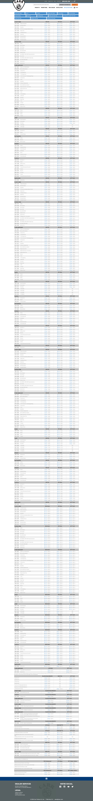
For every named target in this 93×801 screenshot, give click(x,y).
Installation (59, 7)
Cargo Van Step (18, 15)
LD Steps (38, 13)
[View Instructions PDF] (57, 23)
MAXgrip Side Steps (51, 13)
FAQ (55, 1)
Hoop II (27, 13)
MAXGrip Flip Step (34, 18)
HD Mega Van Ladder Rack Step (69, 15)
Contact (59, 1)
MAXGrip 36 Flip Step (51, 18)
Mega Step (29, 15)
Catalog (74, 4)
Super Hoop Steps (18, 13)
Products (37, 7)
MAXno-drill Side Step (53, 15)
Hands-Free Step (18, 18)
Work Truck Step (72, 13)
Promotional (44, 7)
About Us (50, 1)
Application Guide (68, 7)
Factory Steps (60, 13)
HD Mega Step (40, 15)
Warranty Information (65, 4)
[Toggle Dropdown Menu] (76, 7)
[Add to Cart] (46, 23)
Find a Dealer (52, 7)
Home (45, 1)
